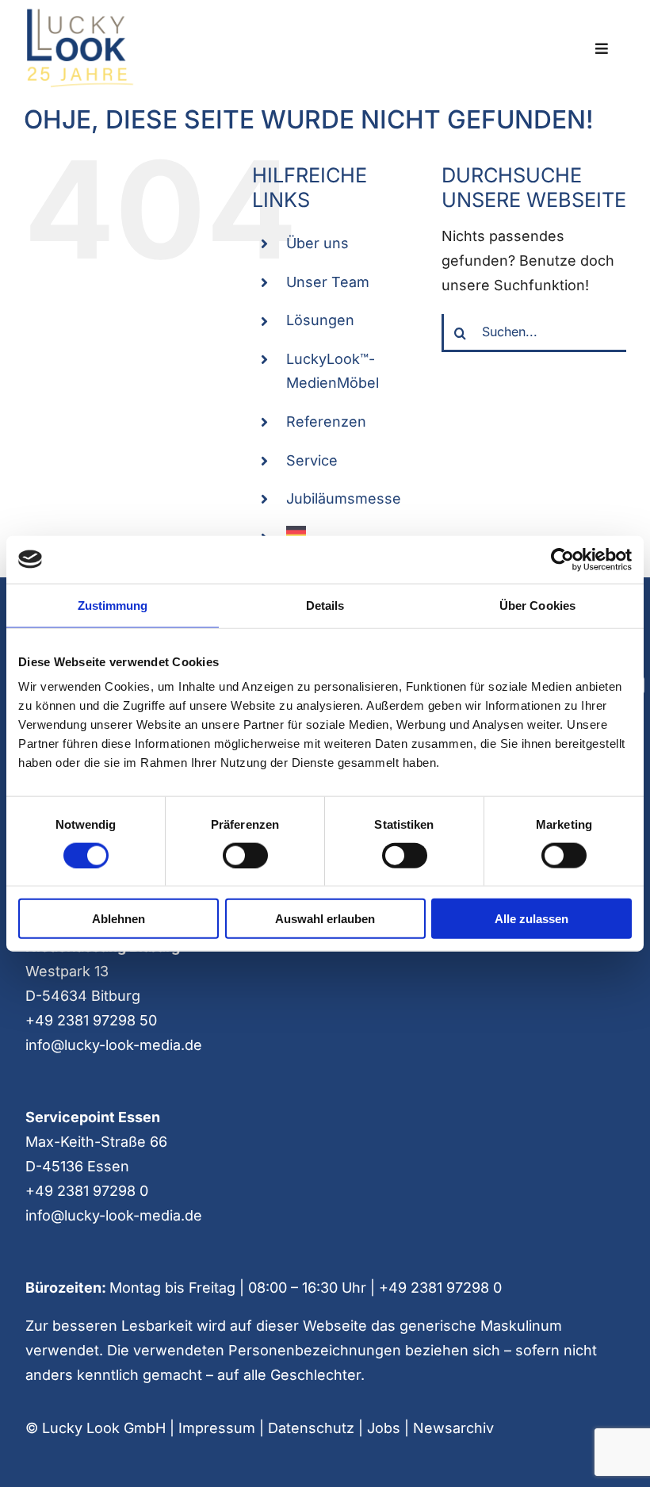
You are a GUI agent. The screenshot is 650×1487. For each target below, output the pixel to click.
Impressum (216, 1428)
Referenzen (326, 421)
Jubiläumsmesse (343, 498)
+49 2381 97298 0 (86, 1190)
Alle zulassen (531, 919)
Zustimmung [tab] (113, 604)
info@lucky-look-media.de (113, 1045)
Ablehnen (118, 919)
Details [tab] (325, 604)
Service (312, 460)
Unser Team (327, 282)
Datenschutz (311, 1428)
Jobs (383, 1428)
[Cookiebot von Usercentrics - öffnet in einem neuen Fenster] (562, 559)
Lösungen (320, 320)
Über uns (317, 243)
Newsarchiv (453, 1428)
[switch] (245, 855)
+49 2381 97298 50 (91, 1020)
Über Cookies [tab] (537, 604)
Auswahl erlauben (325, 919)
